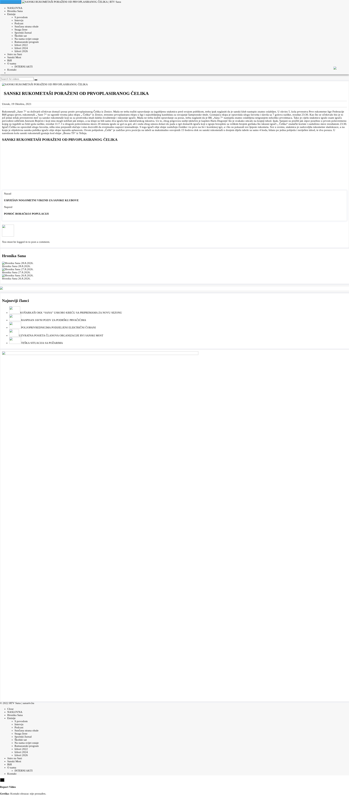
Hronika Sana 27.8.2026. (16, 272)
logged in (22, 241)
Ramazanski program (27, 41)
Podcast (19, 23)
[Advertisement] (174, 166)
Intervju (19, 20)
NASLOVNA (14, 8)
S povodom (21, 17)
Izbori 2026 (21, 51)
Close (10, 708)
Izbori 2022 (21, 45)
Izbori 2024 (21, 48)
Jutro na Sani (14, 54)
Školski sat (21, 35)
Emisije (11, 14)
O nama (11, 63)
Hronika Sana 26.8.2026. (16, 278)
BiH (9, 60)
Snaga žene (21, 29)
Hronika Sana (15, 11)
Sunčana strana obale (27, 26)
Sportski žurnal (23, 32)
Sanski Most (14, 57)
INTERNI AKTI (24, 66)
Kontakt (11, 69)
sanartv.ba (28, 703)
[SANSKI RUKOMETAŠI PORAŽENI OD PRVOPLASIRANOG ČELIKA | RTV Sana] (71, 1)
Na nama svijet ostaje (27, 38)
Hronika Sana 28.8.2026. (16, 266)
